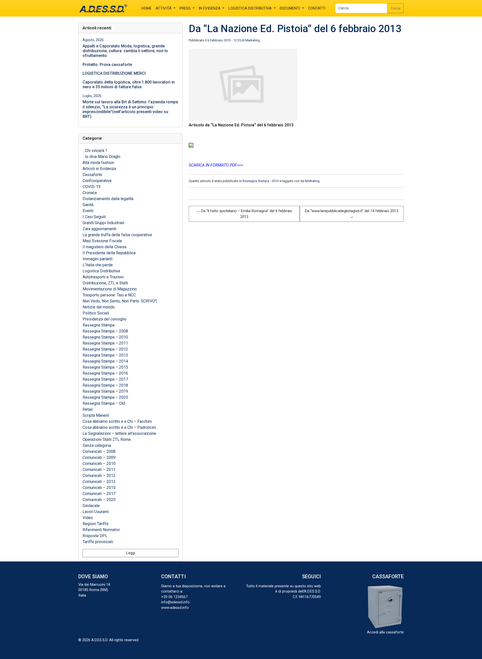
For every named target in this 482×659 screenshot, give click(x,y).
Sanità (88, 204)
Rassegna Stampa (98, 325)
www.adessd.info (175, 608)
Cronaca (90, 192)
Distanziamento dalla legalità (108, 198)
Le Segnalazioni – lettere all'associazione (119, 433)
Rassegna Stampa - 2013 (261, 181)
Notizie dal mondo (99, 307)
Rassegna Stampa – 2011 (105, 343)
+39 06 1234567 (174, 597)
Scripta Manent (96, 415)
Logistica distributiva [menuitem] (250, 8)
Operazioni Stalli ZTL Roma (107, 439)
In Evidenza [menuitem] (210, 8)
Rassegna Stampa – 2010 (105, 337)
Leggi (130, 553)
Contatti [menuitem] (316, 8)
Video (88, 517)
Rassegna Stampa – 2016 (105, 373)
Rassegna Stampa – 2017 (105, 379)
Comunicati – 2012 (99, 475)
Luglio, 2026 (92, 96)
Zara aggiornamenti (99, 228)
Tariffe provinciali (98, 541)
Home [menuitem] (147, 8)
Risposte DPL (95, 535)
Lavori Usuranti (96, 511)
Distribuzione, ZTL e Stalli (105, 283)
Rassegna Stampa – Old (104, 403)
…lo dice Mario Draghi (101, 156)
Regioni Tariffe (95, 523)
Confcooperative (97, 180)
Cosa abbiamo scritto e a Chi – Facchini (117, 421)
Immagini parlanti (97, 259)
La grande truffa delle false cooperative (117, 234)
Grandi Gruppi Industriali (103, 222)
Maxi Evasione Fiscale (102, 240)
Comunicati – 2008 (99, 451)
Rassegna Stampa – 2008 (105, 331)
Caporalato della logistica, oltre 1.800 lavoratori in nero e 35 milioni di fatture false (129, 84)
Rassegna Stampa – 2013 (105, 355)
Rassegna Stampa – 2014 (105, 361)
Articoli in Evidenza (99, 168)
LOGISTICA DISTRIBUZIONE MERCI (114, 73)
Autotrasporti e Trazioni (103, 277)
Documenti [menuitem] (290, 8)
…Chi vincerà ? (95, 150)
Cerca (395, 8)
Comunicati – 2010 (99, 463)
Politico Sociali (96, 313)
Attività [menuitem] (164, 8)
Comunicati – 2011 (99, 469)
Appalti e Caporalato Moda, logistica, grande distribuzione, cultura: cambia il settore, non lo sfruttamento (125, 51)
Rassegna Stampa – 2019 (105, 391)
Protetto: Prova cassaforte (107, 64)
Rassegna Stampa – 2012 (105, 349)
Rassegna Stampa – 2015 (105, 367)
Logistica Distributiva (101, 271)
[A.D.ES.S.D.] (103, 8)
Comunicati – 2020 (99, 499)
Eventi (88, 210)
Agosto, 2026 (93, 40)
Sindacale (91, 505)
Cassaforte (92, 174)
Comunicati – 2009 (99, 457)
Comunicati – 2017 (99, 493)
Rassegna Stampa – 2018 (105, 385)
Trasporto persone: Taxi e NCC (109, 295)
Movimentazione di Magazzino (110, 289)
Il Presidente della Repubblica (109, 253)
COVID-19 (91, 186)
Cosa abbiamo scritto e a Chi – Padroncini (119, 427)
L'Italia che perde (98, 265)
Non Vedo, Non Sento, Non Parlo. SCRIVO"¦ (120, 301)
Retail (88, 409)
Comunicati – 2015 (99, 487)
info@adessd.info (175, 602)
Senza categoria (97, 445)
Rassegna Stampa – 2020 (105, 397)
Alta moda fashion (98, 162)
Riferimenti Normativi (101, 529)
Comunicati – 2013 (99, 481)
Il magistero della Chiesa (104, 246)
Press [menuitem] (185, 8)
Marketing (252, 40)
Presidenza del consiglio (105, 319)
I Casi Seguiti (94, 216)
